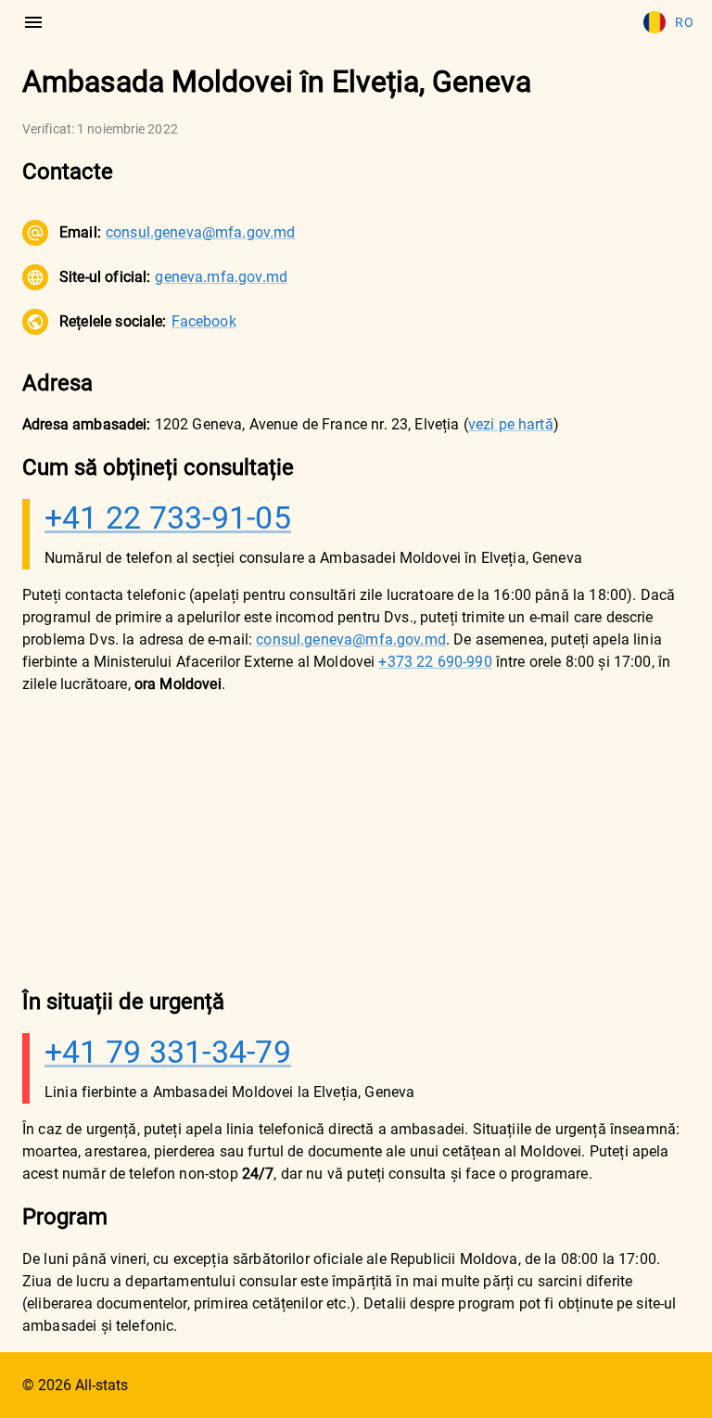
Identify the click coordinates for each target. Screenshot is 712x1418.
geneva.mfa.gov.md (221, 277)
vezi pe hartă (510, 424)
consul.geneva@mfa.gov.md (201, 232)
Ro (684, 22)
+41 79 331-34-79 (167, 1051)
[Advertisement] (356, 840)
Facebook (204, 321)
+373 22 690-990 (434, 662)
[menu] (33, 22)
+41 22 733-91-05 (167, 517)
